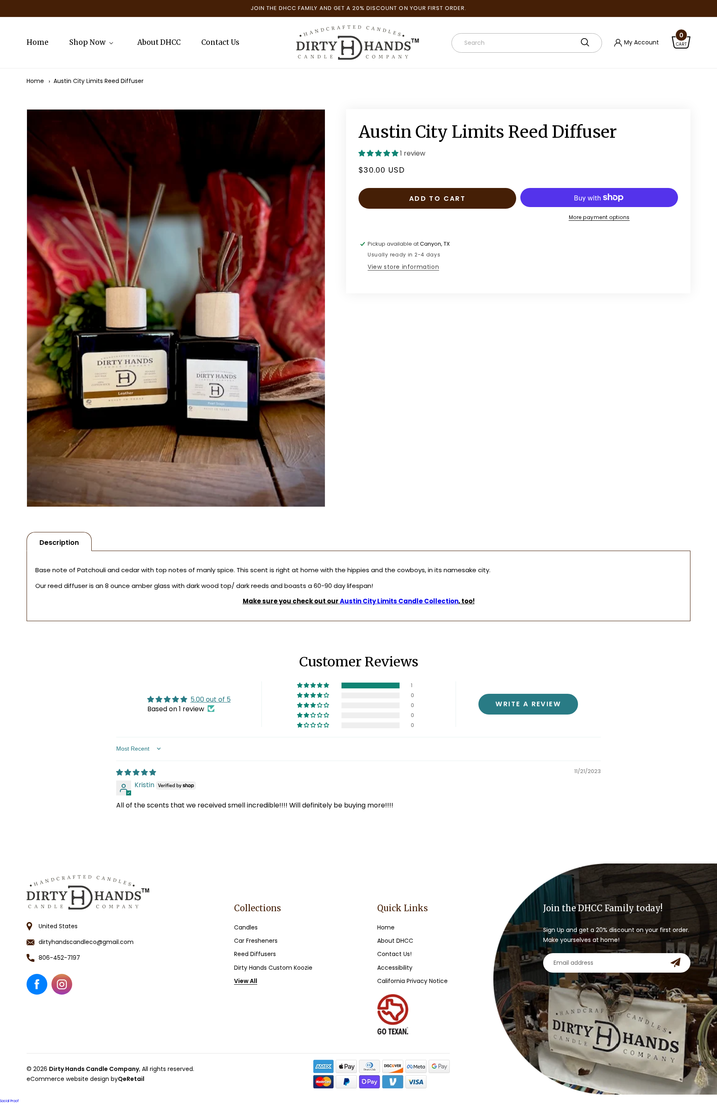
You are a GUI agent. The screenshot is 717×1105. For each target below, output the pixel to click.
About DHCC (395, 941)
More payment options (599, 217)
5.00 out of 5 (210, 699)
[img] (136, 772)
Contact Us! (394, 954)
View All (245, 981)
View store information (403, 267)
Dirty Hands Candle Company (94, 1069)
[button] (93, 42)
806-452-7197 (59, 958)
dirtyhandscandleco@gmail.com (86, 942)
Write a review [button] (528, 703)
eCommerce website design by (85, 1079)
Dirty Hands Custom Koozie (273, 968)
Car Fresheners (256, 941)
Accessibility (394, 968)
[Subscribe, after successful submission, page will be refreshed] (675, 962)
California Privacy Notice (412, 981)
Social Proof (9, 1101)
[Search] (585, 42)
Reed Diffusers (255, 954)
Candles (246, 927)
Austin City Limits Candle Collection (399, 601)
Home (35, 81)
